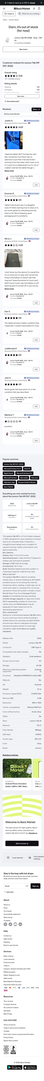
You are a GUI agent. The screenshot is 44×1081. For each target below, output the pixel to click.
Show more (9, 171)
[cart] (39, 8)
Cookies (6, 1031)
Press (6, 908)
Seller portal (8, 978)
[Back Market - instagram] (5, 924)
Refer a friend (8, 956)
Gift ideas (7, 1011)
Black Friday (8, 1014)
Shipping (7, 942)
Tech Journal (8, 1001)
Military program (9, 972)
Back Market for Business (12, 981)
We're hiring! (8, 917)
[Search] (19, 13)
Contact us (7, 936)
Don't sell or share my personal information (19, 1034)
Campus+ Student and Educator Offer (17, 969)
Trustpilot (7, 921)
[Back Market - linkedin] (20, 924)
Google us (33, 833)
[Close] (41, 2)
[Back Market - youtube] (15, 924)
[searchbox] (31, 13)
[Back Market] (22, 9)
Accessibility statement (12, 914)
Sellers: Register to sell (12, 975)
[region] (22, 775)
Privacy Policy (8, 1037)
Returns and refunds (11, 945)
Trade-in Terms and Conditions (14, 1028)
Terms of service (9, 1025)
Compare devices (10, 1004)
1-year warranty (9, 959)
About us (7, 905)
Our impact (8, 911)
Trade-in (6, 966)
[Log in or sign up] (34, 8)
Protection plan (9, 962)
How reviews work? (13, 101)
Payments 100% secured (12, 985)
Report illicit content (11, 1041)
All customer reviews (11, 1007)
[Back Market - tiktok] (10, 924)
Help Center (8, 939)
